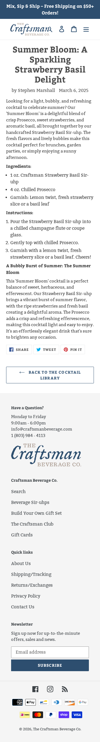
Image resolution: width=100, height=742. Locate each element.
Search (18, 491)
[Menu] (86, 29)
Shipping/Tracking (31, 574)
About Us (21, 563)
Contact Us (22, 606)
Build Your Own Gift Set (36, 513)
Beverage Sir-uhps (30, 502)
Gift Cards (22, 535)
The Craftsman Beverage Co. (57, 729)
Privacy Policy (25, 596)
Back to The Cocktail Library (54, 375)
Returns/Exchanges (32, 585)
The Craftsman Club (32, 524)
